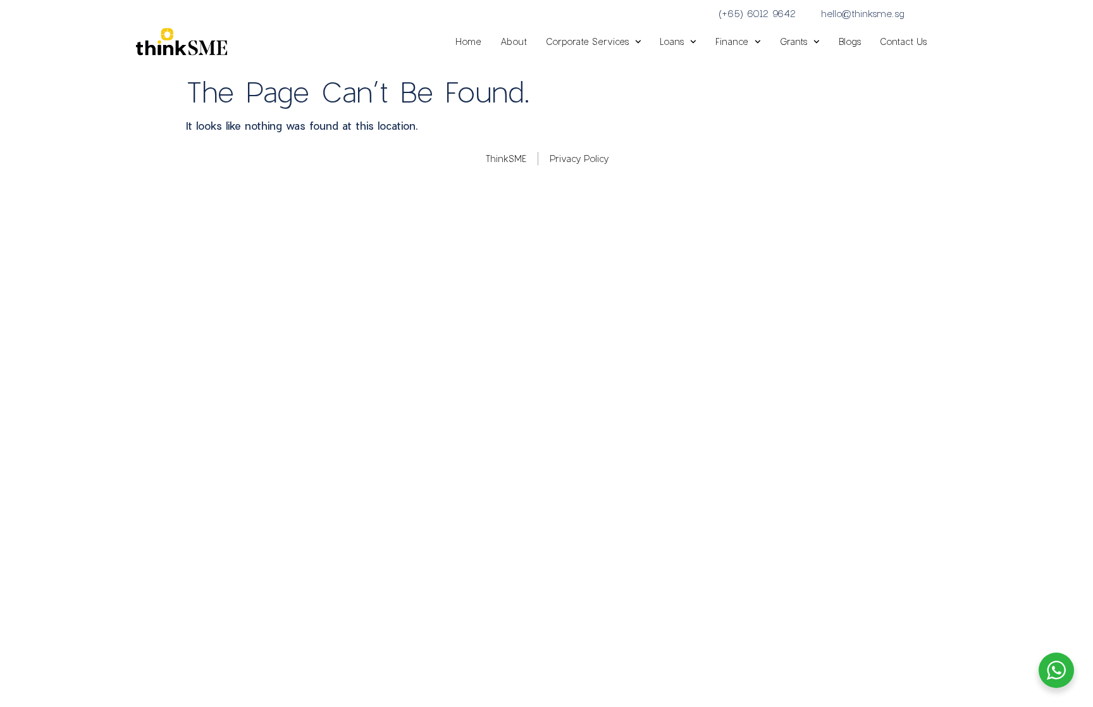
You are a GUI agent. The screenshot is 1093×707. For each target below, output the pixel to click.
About (513, 41)
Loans (672, 41)
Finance (731, 41)
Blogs (850, 41)
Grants (793, 41)
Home (468, 41)
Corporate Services (587, 41)
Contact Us (903, 41)
